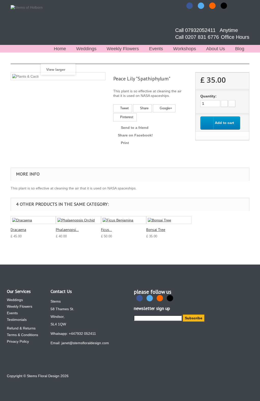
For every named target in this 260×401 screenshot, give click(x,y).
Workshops (184, 48)
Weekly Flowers (123, 48)
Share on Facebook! (135, 135)
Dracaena (18, 229)
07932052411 (201, 30)
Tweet (124, 108)
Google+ (165, 108)
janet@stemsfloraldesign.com (85, 343)
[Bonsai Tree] (168, 220)
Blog (239, 48)
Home (60, 48)
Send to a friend (135, 128)
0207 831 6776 (202, 37)
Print (125, 143)
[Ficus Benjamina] (123, 220)
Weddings (86, 48)
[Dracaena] (33, 220)
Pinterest (126, 117)
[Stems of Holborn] (29, 22)
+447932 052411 (82, 334)
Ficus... (106, 229)
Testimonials (17, 320)
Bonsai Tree (155, 229)
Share (144, 108)
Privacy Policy (18, 341)
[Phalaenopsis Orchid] (78, 220)
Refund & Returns (21, 328)
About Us (215, 48)
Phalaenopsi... (67, 229)
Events (156, 48)
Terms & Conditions (22, 335)
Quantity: (208, 96)
